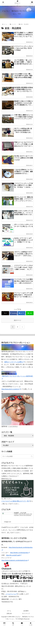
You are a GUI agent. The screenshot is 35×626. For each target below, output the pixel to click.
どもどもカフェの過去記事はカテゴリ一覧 (15, 501)
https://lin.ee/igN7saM (13, 555)
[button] (31, 456)
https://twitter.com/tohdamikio (19, 552)
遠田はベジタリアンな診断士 (13, 362)
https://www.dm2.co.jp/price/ (10, 389)
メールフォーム (11, 594)
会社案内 (25, 611)
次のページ (17, 320)
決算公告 (9, 613)
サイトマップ (26, 613)
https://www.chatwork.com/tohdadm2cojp (14, 560)
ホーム (9, 611)
